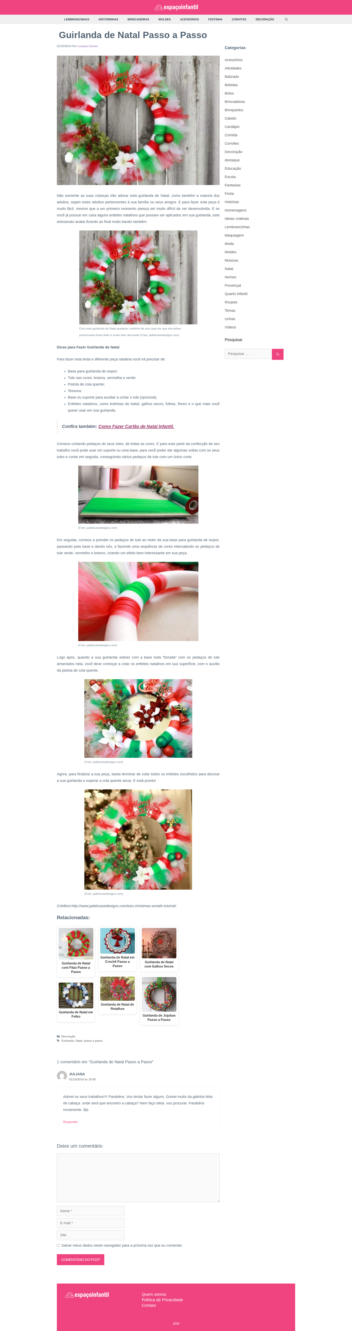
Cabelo (230, 118)
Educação (233, 168)
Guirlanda (67, 1040)
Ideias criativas (237, 219)
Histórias (232, 202)
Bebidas (231, 85)
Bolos (229, 93)
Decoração (265, 19)
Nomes (230, 277)
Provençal (233, 285)
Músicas (231, 260)
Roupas (231, 302)
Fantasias (233, 185)
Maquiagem (234, 235)
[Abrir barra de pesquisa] (286, 19)
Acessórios (189, 19)
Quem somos (154, 1294)
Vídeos (230, 327)
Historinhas (108, 19)
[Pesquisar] (278, 354)
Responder (70, 1122)
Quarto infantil (236, 294)
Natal (79, 1040)
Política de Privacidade (162, 1300)
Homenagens (235, 210)
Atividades (233, 68)
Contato (149, 1305)
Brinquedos (234, 110)
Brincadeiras (138, 19)
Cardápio (232, 127)
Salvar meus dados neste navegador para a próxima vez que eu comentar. (122, 1245)
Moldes (164, 19)
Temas (230, 311)
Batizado (232, 77)
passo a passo (93, 1040)
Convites (239, 19)
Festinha (215, 19)
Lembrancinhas (76, 19)
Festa (229, 194)
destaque (232, 160)
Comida (231, 135)
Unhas (230, 319)
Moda (229, 244)
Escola (230, 177)
